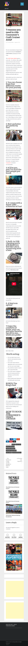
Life (10, 27)
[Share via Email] (14, 441)
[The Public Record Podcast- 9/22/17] (14, 485)
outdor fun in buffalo (16, 452)
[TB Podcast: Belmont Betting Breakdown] (14, 513)
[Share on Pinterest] (11, 441)
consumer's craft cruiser (11, 450)
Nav (7, 8)
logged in (13, 527)
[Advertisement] (15, 589)
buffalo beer (18, 444)
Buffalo (13, 444)
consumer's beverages (10, 448)
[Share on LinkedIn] (7, 441)
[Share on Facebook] (11, 439)
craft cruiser (8, 452)
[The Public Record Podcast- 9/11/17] (14, 499)
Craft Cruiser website (12, 58)
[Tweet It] (14, 439)
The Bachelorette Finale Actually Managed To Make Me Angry (8, 463)
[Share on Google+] (18, 439)
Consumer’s (8, 162)
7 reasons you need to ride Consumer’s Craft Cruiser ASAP (13, 34)
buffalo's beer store (10, 446)
